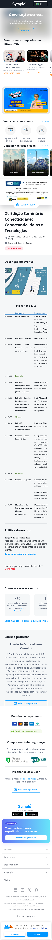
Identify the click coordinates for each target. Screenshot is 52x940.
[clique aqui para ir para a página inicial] (19, 4)
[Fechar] (48, 925)
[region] (26, 930)
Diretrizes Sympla (24, 916)
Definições (14, 934)
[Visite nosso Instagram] (22, 890)
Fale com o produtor (28, 703)
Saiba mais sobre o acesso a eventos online (26, 621)
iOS (23, 608)
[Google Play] (31, 814)
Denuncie (10, 568)
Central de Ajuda (28, 778)
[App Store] (17, 814)
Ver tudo (45, 121)
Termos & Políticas (38, 928)
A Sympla (8, 872)
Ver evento (26, 30)
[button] (8, 927)
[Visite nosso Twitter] (29, 890)
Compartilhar (28, 204)
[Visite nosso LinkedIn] (15, 890)
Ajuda (7, 879)
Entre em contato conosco (33, 909)
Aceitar (37, 934)
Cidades (8, 849)
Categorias (9, 857)
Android (17, 611)
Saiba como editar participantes (20, 554)
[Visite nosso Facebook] (36, 890)
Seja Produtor (11, 864)
